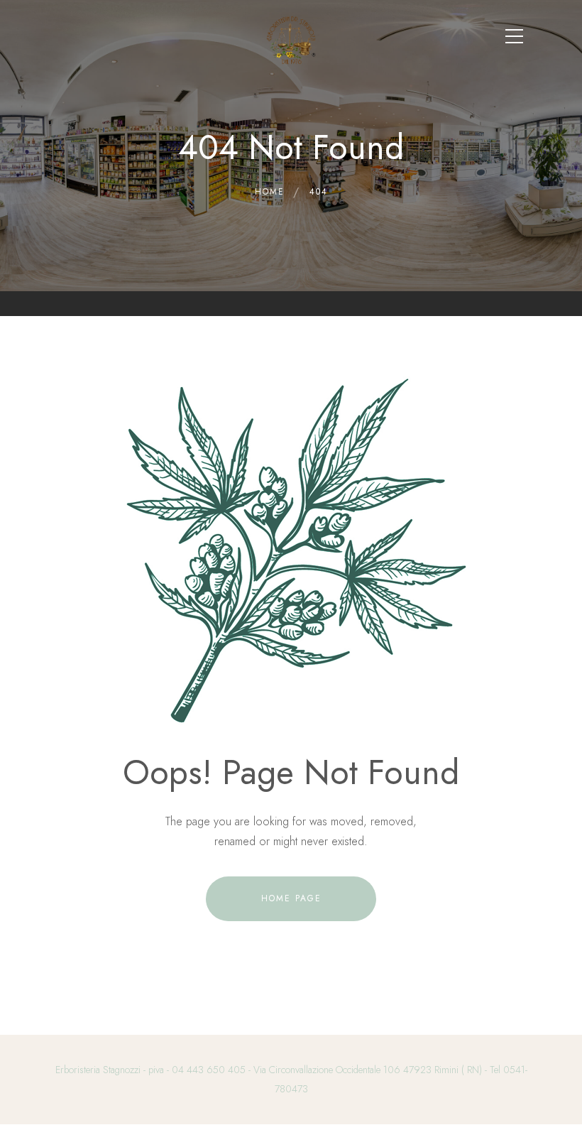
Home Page (291, 898)
